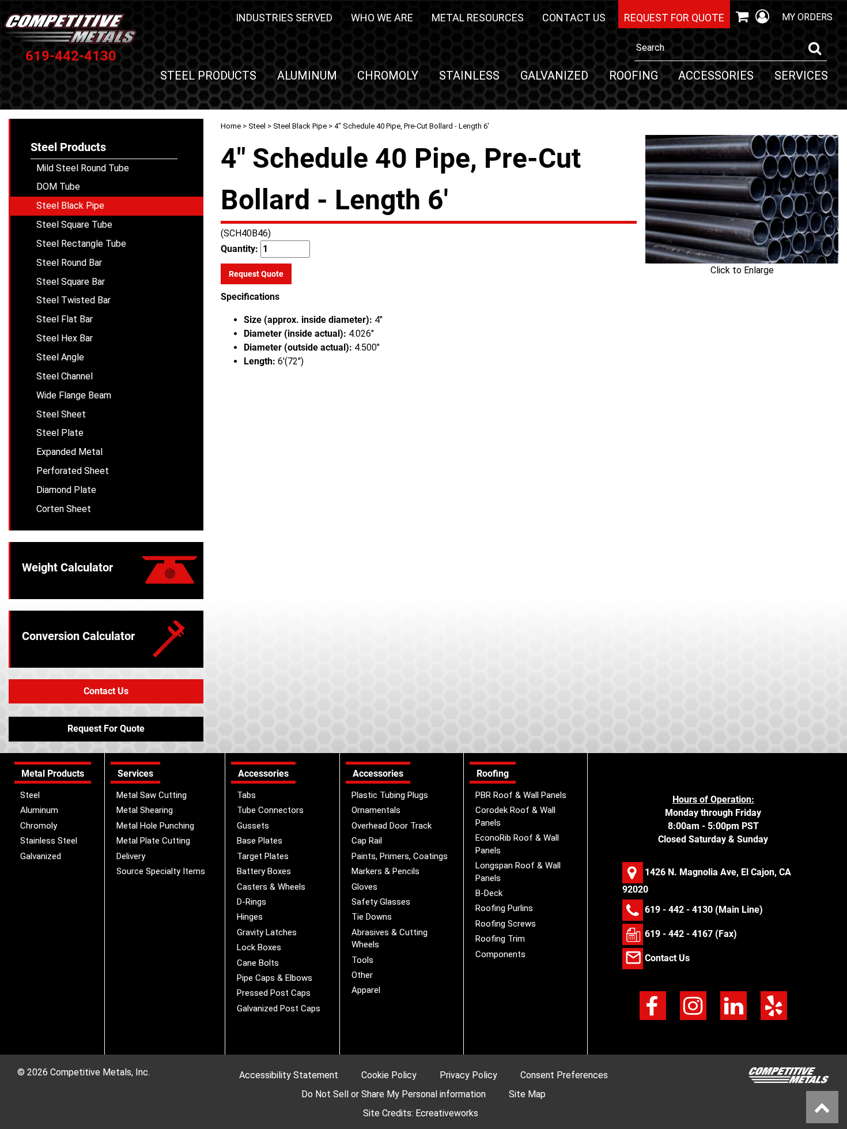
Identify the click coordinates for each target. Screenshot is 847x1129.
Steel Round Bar (69, 262)
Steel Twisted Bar (73, 300)
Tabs (246, 795)
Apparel (365, 990)
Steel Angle (60, 357)
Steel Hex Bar (64, 338)
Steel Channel (64, 376)
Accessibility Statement (288, 1075)
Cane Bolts (258, 963)
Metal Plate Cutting (153, 841)
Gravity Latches (267, 932)
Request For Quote (106, 728)
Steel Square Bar (70, 281)
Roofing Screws (505, 924)
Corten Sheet (63, 508)
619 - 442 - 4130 (679, 909)
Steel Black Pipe (300, 126)
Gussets (253, 826)
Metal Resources (478, 18)
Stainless (469, 75)
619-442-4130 (70, 56)
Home (231, 126)
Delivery (130, 856)
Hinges (250, 917)
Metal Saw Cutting (151, 795)
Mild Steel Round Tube (82, 168)
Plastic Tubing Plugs (389, 795)
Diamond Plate (66, 489)
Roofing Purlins (504, 908)
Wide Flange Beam (73, 395)
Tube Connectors (270, 810)
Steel (257, 126)
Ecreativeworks (446, 1113)
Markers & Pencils (385, 871)
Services (801, 75)
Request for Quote (674, 18)
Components (500, 954)
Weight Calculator (67, 567)
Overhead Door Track (391, 826)
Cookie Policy (389, 1075)
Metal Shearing (144, 810)
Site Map (527, 1094)
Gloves (364, 887)
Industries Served (284, 18)
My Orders (807, 17)
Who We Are (382, 18)
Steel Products (208, 75)
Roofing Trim (500, 939)
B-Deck (488, 893)
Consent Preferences (564, 1075)
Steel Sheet (61, 414)
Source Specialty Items (160, 871)
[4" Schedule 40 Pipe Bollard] (741, 199)
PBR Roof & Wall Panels (520, 795)
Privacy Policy (468, 1075)
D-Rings (251, 902)
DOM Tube (58, 186)
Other (362, 975)
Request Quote (256, 274)
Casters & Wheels (271, 887)
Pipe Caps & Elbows (274, 978)
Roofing (633, 75)
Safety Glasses (380, 902)
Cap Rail (366, 841)
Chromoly (387, 75)
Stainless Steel (48, 841)
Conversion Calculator (78, 636)
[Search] (815, 48)
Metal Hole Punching (155, 826)
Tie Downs (371, 917)
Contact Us (574, 18)
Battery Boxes (264, 871)
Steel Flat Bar (64, 319)
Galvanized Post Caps (278, 1008)
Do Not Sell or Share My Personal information (393, 1094)
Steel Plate (60, 432)
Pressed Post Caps (274, 993)
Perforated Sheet (72, 470)
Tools (362, 960)
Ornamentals (375, 810)
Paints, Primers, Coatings (399, 856)
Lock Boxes (259, 947)
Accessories (716, 75)
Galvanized (554, 75)
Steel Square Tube (74, 224)
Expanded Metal (69, 451)
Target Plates (263, 856)
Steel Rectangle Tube (81, 243)
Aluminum (307, 75)
